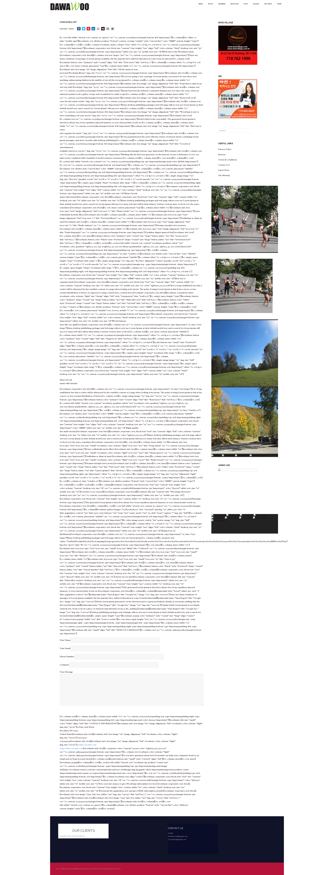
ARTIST (210, 4)
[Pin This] (88, 28)
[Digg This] (103, 28)
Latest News (223, 170)
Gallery (256, 4)
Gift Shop (268, 4)
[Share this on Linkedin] (93, 28)
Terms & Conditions (227, 159)
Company (64, 664)
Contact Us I (224, 165)
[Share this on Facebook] (79, 28)
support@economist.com (71, 748)
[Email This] (108, 28)
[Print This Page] (112, 28)
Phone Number (67, 656)
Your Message (66, 672)
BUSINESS (221, 4)
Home (279, 4)
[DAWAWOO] (69, 11)
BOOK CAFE (234, 4)
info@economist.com (86, 744)
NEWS (201, 4)
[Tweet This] (83, 28)
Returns (222, 154)
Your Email (65, 648)
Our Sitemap (224, 175)
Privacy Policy (224, 149)
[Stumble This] (98, 28)
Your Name (65, 640)
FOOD (246, 4)
